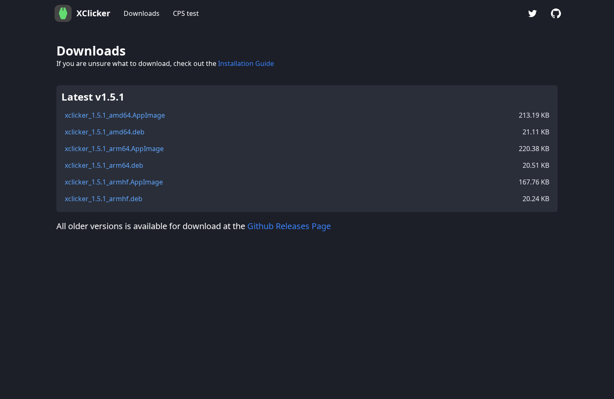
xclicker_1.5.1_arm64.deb (104, 165)
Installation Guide (246, 63)
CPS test (186, 13)
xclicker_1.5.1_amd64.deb (105, 131)
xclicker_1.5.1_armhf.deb (103, 198)
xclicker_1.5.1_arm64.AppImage (114, 148)
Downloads (142, 13)
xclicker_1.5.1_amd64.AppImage (115, 115)
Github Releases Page (289, 226)
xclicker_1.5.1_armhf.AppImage (114, 182)
